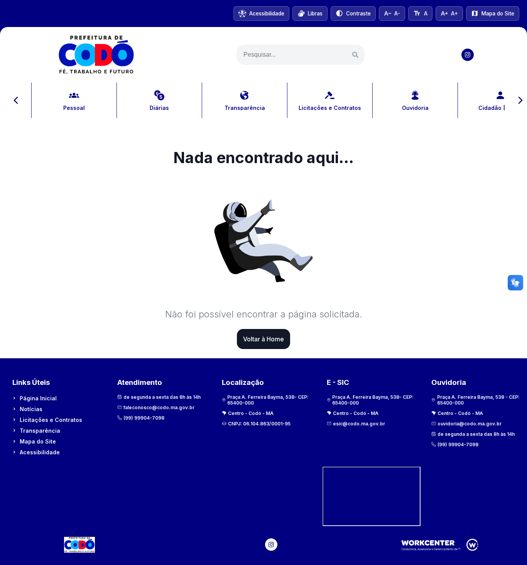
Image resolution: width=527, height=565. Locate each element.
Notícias (31, 409)
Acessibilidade (40, 452)
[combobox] (300, 55)
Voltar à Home (263, 339)
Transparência (40, 430)
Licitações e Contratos (51, 420)
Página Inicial (38, 398)
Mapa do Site (38, 441)
